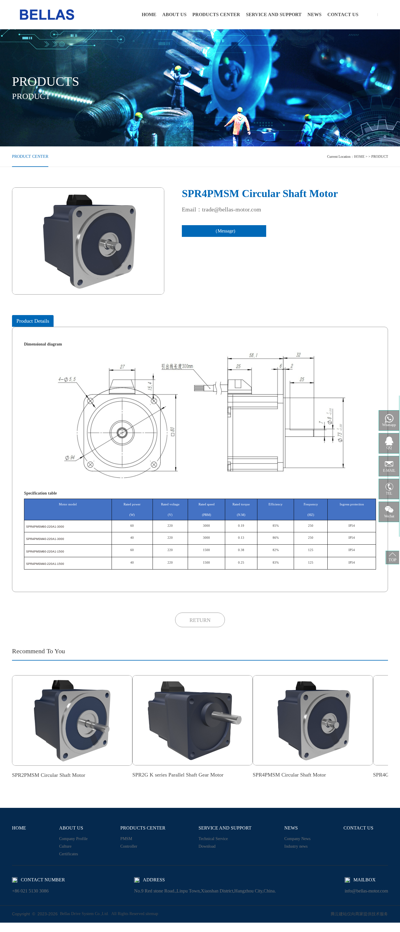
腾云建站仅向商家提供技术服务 (359, 914)
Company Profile (73, 839)
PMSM (126, 839)
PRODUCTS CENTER (216, 14)
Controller (128, 846)
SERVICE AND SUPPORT (274, 14)
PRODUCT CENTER (30, 156)
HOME (149, 14)
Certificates (68, 854)
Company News (297, 839)
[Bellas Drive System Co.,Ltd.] (47, 14)
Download (207, 846)
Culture (65, 846)
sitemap (152, 914)
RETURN (200, 620)
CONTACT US (342, 14)
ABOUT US (174, 14)
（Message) (224, 230)
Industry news (295, 846)
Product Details (32, 321)
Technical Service (213, 839)
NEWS (314, 14)
